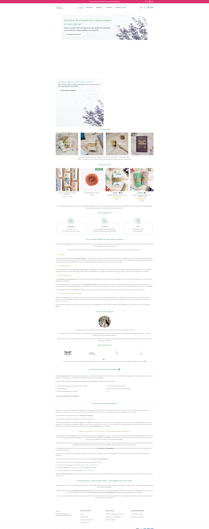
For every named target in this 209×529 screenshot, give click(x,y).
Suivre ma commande (87, 520)
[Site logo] (59, 7)
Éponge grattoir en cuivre (92, 193)
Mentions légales (110, 520)
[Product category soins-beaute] (67, 144)
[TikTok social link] (152, 1)
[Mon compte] (141, 7)
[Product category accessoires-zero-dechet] (92, 144)
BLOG (82, 514)
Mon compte (84, 517)
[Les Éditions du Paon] (117, 353)
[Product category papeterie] (142, 144)
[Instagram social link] (147, 1)
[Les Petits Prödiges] (92, 353)
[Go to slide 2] (105, 359)
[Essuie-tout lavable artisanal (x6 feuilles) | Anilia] (141, 179)
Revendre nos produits (137, 517)
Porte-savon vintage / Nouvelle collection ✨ (67, 193)
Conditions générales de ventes (115, 514)
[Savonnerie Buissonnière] (68, 353)
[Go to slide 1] (103, 359)
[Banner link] (104, 27)
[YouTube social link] (150, 1)
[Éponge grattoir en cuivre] (92, 179)
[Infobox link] (71, 226)
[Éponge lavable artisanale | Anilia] (117, 179)
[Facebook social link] (145, 1)
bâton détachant (89, 470)
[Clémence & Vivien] (141, 353)
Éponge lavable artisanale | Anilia (117, 195)
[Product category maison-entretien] (117, 144)
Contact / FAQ (85, 522)
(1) (145, 198)
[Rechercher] (144, 7)
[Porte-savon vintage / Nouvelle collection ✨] (67, 179)
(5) (120, 197)
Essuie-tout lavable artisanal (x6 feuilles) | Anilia (142, 196)
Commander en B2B (136, 514)
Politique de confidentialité (113, 517)
